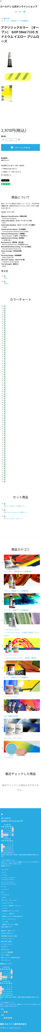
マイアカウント (5, 960)
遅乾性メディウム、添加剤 (10, 924)
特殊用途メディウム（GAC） (11, 911)
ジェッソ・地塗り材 (8, 913)
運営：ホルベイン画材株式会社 (10, 957)
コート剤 (5, 921)
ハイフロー (4, 875)
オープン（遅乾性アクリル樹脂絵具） (17, 21)
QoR (2, 892)
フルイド (3, 872)
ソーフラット (5, 889)
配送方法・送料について (8, 930)
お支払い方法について (7, 933)
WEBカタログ (5, 949)
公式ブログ (4, 947)
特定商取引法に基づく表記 (9, 936)
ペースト (5, 908)
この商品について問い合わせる (11, 172)
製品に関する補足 (6, 941)
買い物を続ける (6, 175)
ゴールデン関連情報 (7, 952)
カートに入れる (22, 147)
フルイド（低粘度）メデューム (11, 905)
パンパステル (5, 895)
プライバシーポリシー (7, 939)
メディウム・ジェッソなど (9, 900)
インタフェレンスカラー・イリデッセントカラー (9, 878)
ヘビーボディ (5, 869)
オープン (3, 887)
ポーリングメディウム (9, 919)
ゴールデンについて (7, 944)
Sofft (4, 897)
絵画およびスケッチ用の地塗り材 (12, 916)
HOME (8, 18)
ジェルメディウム (7, 903)
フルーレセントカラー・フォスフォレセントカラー (9, 883)
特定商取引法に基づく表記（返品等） (13, 165)
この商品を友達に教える (9, 169)
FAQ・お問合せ (5, 955)
